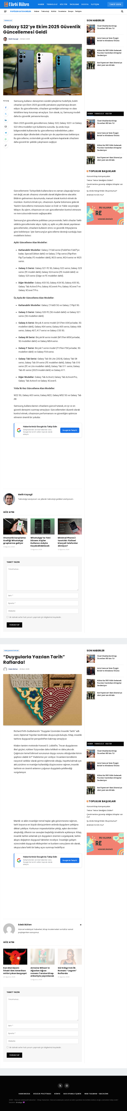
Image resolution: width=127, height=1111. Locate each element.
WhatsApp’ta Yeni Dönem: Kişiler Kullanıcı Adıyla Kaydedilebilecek (40, 541)
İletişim (95, 4)
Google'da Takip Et (70, 430)
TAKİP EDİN (115, 4)
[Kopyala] (5, 145)
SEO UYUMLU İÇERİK (72, 1094)
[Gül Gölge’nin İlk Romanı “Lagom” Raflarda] (70, 957)
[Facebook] (5, 107)
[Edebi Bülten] (17, 4)
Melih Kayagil (13, 39)
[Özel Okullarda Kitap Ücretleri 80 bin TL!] (91, 28)
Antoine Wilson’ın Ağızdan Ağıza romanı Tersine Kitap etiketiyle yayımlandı (42, 972)
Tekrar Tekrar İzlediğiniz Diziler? (100, 180)
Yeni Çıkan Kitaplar (11, 651)
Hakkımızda (24, 1094)
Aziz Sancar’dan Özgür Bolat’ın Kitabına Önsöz (108, 39)
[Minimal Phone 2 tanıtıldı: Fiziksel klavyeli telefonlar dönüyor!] (70, 526)
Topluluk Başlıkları (102, 171)
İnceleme (74, 4)
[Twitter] (5, 113)
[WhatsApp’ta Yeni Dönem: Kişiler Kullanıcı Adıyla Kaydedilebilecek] (43, 526)
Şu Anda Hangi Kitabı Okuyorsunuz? (102, 191)
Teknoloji (52, 4)
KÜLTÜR (109, 113)
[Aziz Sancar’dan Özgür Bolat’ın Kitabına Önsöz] (91, 41)
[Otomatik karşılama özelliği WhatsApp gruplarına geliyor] (15, 526)
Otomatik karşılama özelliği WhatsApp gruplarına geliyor (14, 540)
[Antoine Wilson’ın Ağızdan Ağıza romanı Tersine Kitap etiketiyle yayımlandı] (43, 957)
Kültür (63, 4)
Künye (57, 1094)
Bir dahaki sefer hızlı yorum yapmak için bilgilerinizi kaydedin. (35, 617)
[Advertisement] (48, 166)
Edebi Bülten (13, 669)
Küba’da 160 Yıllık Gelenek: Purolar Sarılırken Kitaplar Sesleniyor (109, 53)
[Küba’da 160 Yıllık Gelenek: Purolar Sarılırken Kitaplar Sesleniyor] (91, 53)
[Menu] (5, 11)
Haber (41, 4)
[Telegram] (5, 132)
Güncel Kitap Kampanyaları (98, 176)
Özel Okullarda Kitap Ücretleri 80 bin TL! (107, 27)
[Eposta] (5, 126)
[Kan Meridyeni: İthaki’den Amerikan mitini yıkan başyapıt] (15, 957)
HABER (90, 113)
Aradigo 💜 (20, 1102)
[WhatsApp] (5, 139)
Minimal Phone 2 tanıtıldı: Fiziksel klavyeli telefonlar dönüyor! (68, 541)
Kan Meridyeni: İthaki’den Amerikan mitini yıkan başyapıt (15, 971)
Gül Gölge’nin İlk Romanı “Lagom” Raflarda (67, 971)
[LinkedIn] (5, 120)
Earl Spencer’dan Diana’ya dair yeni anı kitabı (109, 63)
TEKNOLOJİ (99, 113)
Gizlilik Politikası (42, 1094)
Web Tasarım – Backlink (96, 1094)
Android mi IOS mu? (95, 195)
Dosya (85, 4)
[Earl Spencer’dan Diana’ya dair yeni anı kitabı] (91, 65)
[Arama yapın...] (122, 11)
